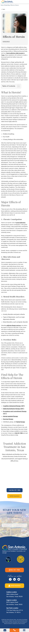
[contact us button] (4, 630)
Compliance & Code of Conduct (19, 623)
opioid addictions (20, 222)
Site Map (15, 622)
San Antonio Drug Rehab (22, 619)
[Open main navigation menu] (24, 630)
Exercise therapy (8, 419)
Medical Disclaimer (8, 623)
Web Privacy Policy (9, 622)
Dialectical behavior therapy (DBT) (13, 408)
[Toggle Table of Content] (17, 86)
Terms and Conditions (21, 622)
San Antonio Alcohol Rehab (18, 620)
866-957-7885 (15, 570)
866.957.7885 (19, 433)
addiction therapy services (14, 325)
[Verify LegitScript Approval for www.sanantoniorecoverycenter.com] (8, 562)
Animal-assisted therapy (10, 416)
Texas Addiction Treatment (7, 620)
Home (2, 5)
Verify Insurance (15, 585)
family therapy (20, 422)
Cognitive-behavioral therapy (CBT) (14, 406)
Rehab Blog (7, 5)
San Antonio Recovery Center (10, 619)
